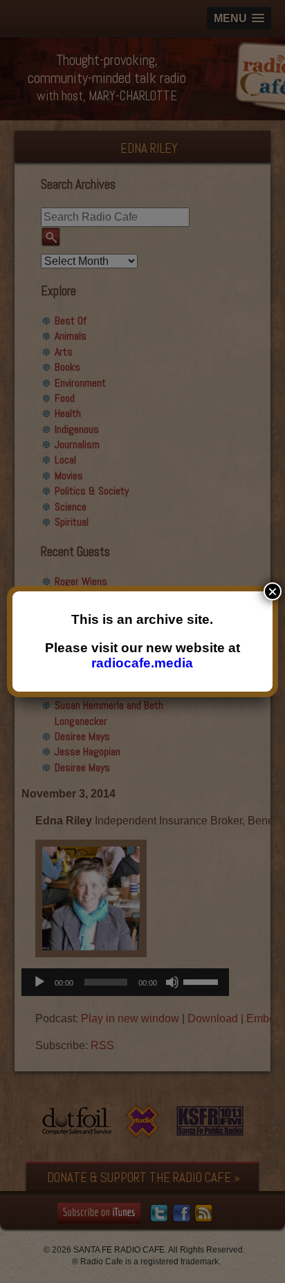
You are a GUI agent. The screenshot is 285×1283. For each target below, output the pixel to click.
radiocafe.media (142, 663)
